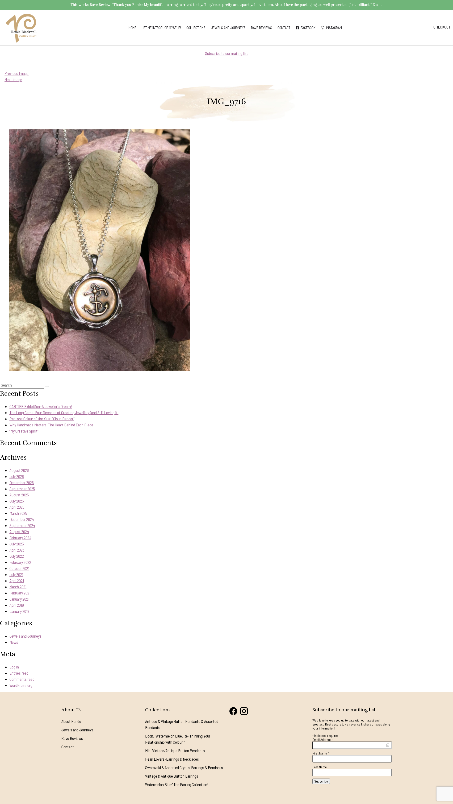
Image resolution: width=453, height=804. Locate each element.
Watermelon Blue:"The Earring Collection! (176, 784)
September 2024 (22, 525)
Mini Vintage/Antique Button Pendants (175, 750)
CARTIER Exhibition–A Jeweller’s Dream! (40, 406)
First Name (320, 753)
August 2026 (19, 470)
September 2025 (22, 488)
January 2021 (19, 599)
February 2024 (20, 537)
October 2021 (19, 568)
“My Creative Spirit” (23, 431)
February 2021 (19, 592)
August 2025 (19, 494)
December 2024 (21, 519)
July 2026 (16, 476)
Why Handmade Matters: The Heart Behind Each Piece (51, 424)
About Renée (71, 721)
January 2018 (19, 611)
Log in (14, 666)
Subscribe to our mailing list (226, 53)
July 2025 (16, 501)
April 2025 (17, 507)
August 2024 (19, 531)
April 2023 (17, 550)
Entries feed (19, 673)
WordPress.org (20, 685)
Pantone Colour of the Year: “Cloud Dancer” (41, 418)
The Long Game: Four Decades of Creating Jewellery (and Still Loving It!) (64, 412)
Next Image (13, 79)
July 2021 (16, 574)
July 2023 (16, 543)
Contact (283, 27)
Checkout (442, 27)
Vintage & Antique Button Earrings (171, 776)
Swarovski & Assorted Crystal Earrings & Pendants (184, 767)
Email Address (322, 740)
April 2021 (16, 580)
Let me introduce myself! (161, 27)
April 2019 (16, 605)
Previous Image (16, 73)
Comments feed (21, 679)
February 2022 (20, 562)
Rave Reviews (261, 27)
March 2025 (18, 513)
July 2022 (16, 556)
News (13, 642)
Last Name (319, 767)
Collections (196, 27)
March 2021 (17, 586)
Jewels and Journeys (228, 27)
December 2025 (21, 482)
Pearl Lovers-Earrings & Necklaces (172, 759)
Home (132, 27)
